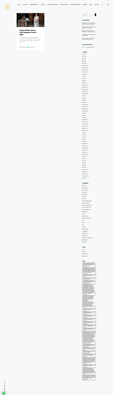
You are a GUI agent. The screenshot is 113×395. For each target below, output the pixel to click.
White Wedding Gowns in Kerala (89, 376)
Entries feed (84, 251)
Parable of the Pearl (52, 4)
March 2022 (84, 141)
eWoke (63, 393)
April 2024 (84, 100)
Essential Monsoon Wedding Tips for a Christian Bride (89, 35)
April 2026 (84, 61)
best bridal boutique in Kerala (88, 263)
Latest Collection (85, 216)
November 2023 (85, 108)
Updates (85, 4)
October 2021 (84, 152)
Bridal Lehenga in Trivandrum (88, 291)
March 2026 (84, 63)
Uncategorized (85, 231)
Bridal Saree (84, 196)
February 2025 (85, 85)
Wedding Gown (84, 235)
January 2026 (84, 67)
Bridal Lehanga (85, 194)
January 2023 (84, 121)
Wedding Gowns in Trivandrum (88, 370)
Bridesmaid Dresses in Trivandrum (87, 310)
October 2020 (84, 173)
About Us (25, 4)
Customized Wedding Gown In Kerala (88, 326)
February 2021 (85, 169)
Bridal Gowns (84, 192)
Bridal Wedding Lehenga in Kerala (88, 307)
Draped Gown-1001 (90, 47)
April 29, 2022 (31, 47)
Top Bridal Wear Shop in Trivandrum (87, 366)
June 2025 (84, 78)
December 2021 (85, 147)
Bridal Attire (84, 185)
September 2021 (85, 154)
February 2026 (85, 65)
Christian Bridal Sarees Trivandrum (87, 313)
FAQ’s (90, 4)
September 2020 (85, 176)
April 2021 (84, 165)
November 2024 (85, 89)
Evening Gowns (64, 4)
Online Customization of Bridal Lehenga (88, 349)
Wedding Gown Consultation (87, 237)
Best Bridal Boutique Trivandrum (89, 270)
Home (19, 4)
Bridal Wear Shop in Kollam (88, 302)
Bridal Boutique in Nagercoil (88, 287)
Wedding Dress (85, 233)
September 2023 (85, 111)
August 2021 (84, 156)
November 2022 (85, 126)
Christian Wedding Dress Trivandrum (87, 317)
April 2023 (84, 117)
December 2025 (85, 69)
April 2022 (84, 139)
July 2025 (84, 76)
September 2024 (85, 93)
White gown (84, 242)
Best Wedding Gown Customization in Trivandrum (88, 279)
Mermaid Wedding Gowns (86, 218)
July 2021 (84, 158)
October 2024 (84, 91)
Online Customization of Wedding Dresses (87, 353)
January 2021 (84, 171)
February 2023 (85, 119)
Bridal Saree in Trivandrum (88, 296)
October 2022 (84, 128)
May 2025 (84, 80)
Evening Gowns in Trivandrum (88, 340)
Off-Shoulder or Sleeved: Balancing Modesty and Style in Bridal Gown (88, 23)
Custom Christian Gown (86, 207)
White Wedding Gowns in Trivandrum (87, 379)
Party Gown (84, 226)
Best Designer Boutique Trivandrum (87, 273)
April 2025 (84, 82)
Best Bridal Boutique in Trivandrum (87, 266)
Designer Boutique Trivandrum (88, 334)
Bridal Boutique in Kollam (87, 285)
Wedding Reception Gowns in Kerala (88, 373)
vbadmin (24, 47)
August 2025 (84, 74)
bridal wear (21, 25)
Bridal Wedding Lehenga (86, 200)
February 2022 (85, 143)
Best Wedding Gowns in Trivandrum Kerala (87, 283)
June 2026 (84, 56)
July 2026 (84, 54)
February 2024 (85, 104)
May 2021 (84, 163)
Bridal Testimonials (75, 4)
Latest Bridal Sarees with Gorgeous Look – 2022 (28, 33)
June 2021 (84, 160)
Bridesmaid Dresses (85, 203)
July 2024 (84, 95)
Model (83, 220)
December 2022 (85, 124)
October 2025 (84, 72)
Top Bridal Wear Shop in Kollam (88, 360)
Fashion (83, 213)
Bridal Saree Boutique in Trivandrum (87, 294)
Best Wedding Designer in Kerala (88, 276)
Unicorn (43, 4)
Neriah (83, 222)
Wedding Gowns (34, 4)
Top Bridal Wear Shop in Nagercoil (87, 363)
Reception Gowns (85, 229)
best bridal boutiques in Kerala (88, 268)
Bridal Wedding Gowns (87, 304)
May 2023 (84, 115)
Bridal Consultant (85, 190)
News (83, 224)
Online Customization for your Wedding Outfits (88, 346)
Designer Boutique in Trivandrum (89, 332)
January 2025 (84, 87)
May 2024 (84, 98)
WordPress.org (84, 256)
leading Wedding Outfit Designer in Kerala (87, 343)
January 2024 (84, 106)
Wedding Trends (85, 239)
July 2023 (84, 113)
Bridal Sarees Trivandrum (87, 298)
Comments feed (85, 253)
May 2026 (84, 59)
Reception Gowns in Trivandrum (88, 358)
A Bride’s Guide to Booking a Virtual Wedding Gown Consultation (89, 27)
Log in (83, 249)
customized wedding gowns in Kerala (88, 330)
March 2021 (84, 167)
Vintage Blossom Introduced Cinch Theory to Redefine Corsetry (88, 39)
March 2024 (84, 102)
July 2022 (84, 132)
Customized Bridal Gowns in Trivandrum (88, 320)
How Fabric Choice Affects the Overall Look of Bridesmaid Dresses (88, 31)
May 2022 (84, 137)
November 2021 (85, 150)
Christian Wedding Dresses (87, 205)
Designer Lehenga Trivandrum (88, 336)
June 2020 (84, 178)
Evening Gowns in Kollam (87, 338)
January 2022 (84, 145)
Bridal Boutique (85, 188)
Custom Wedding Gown (86, 209)
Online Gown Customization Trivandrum (88, 356)
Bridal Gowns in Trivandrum (88, 289)
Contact (97, 4)
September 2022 (85, 130)
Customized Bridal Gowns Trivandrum (87, 323)
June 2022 (84, 134)
